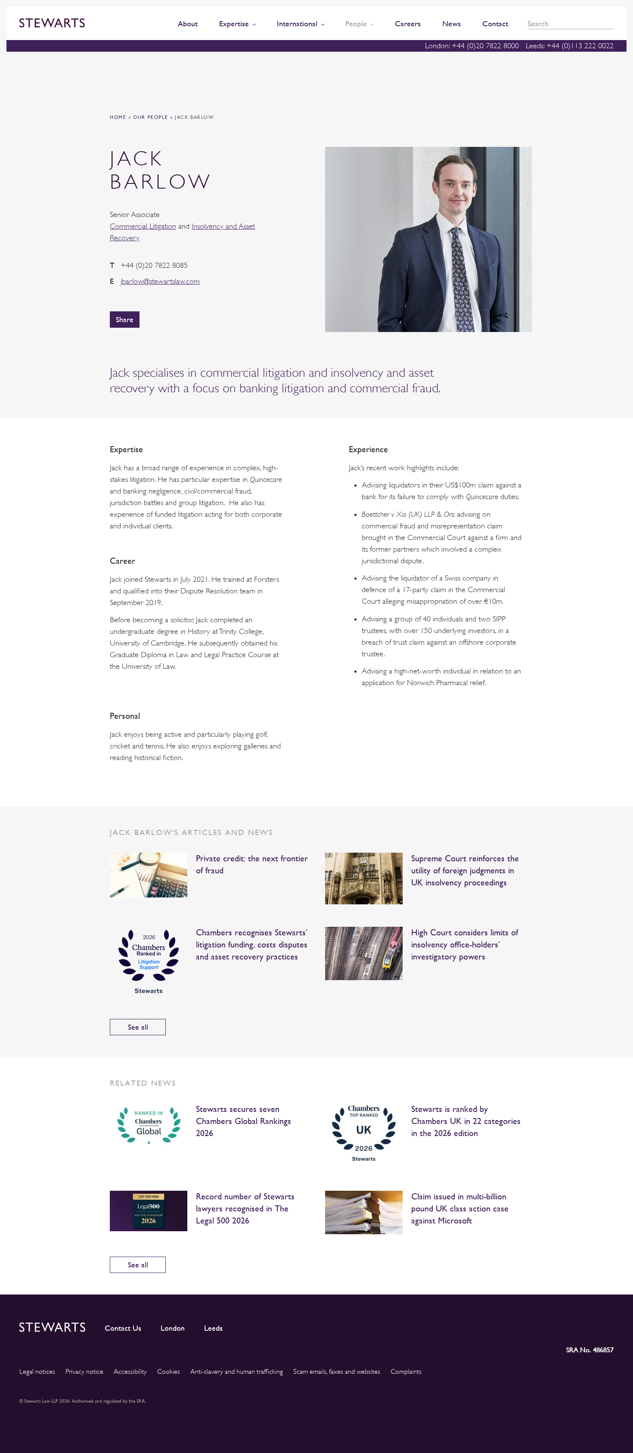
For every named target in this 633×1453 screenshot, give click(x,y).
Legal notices (37, 1371)
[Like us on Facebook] (586, 1325)
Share (124, 319)
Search (611, 24)
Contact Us (123, 1328)
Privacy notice (84, 1371)
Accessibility (130, 1371)
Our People (150, 117)
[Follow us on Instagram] (548, 1325)
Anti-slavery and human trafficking (236, 1371)
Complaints (406, 1371)
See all (138, 1026)
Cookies (168, 1371)
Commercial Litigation (143, 226)
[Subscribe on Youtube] (607, 1325)
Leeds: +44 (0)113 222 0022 (570, 45)
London (173, 1328)
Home (118, 117)
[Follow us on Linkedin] (530, 1325)
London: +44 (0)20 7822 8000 (472, 45)
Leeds (213, 1328)
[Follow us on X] (567, 1325)
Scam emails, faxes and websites (336, 1371)
